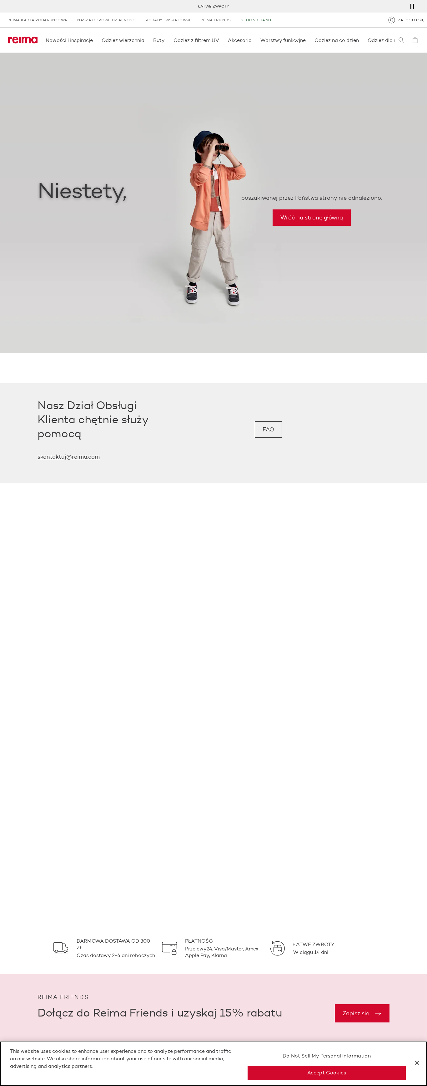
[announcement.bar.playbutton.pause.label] (412, 6)
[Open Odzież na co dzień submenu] (361, 40)
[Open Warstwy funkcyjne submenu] (307, 40)
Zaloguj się (411, 20)
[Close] (417, 1063)
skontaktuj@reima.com (69, 456)
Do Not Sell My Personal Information (327, 1056)
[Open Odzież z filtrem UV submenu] (221, 40)
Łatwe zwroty (213, 6)
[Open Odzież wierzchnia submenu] (146, 40)
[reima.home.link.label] (23, 40)
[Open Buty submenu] (166, 40)
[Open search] (401, 40)
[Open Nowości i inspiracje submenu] (95, 40)
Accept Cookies (326, 1073)
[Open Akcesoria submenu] (253, 40)
